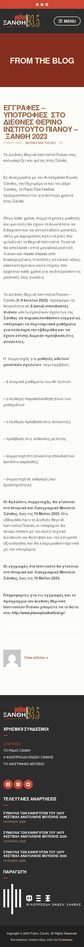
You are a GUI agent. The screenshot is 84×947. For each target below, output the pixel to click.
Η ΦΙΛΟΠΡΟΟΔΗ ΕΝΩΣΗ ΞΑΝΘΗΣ (28, 757)
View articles (34, 657)
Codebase (65, 939)
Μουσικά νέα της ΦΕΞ (41, 143)
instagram (42, 4)
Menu (69, 21)
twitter (46, 4)
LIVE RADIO (12, 743)
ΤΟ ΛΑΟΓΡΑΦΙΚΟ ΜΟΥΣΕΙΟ (23, 764)
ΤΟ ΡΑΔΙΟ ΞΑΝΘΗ (16, 750)
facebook (37, 4)
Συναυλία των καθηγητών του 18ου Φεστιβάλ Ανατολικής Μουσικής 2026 (35, 815)
